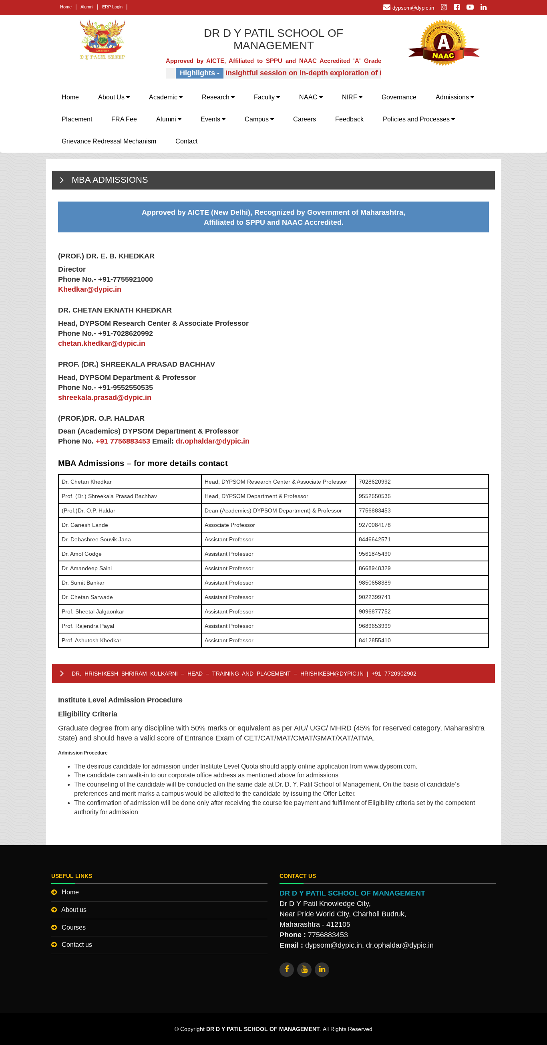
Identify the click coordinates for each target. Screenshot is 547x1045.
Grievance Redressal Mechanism (109, 141)
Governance (399, 97)
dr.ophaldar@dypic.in (212, 441)
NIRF (350, 97)
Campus (257, 119)
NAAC (309, 97)
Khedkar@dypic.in (89, 289)
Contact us (77, 944)
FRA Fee (124, 119)
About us (73, 909)
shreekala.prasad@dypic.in (104, 397)
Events (211, 119)
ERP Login (112, 6)
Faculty (265, 97)
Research (216, 97)
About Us (112, 97)
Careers (304, 119)
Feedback (349, 119)
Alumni (86, 6)
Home (66, 6)
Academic (164, 97)
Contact (186, 141)
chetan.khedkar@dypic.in (101, 343)
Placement (77, 119)
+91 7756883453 (123, 441)
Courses (74, 927)
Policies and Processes (417, 119)
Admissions (453, 97)
